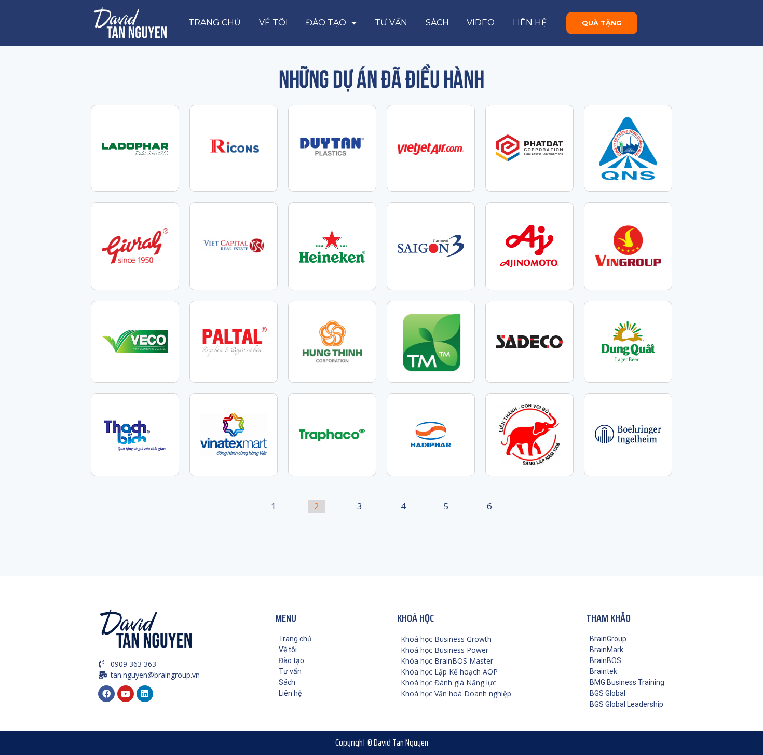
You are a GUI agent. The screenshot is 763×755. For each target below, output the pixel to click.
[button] (601, 23)
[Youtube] (125, 693)
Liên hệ (530, 23)
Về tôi (273, 23)
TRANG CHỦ (214, 23)
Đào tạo (326, 23)
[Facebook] (106, 693)
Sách (437, 23)
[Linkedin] (145, 693)
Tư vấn (391, 23)
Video (481, 23)
